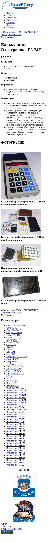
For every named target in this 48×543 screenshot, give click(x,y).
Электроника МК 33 (15, 426)
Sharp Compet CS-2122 (16, 357)
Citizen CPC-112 (13, 337)
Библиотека (11, 20)
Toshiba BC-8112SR (15, 373)
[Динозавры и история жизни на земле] (24, 522)
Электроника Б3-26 (15, 412)
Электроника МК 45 (15, 438)
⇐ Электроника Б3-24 (11, 32)
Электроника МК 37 (15, 431)
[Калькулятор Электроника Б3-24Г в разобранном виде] (21, 234)
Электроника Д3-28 (15, 421)
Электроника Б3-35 (15, 414)
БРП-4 (9, 378)
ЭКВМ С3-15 (12, 385)
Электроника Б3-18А (16, 397)
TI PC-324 (10, 364)
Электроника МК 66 (15, 455)
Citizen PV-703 (12, 342)
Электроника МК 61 (15, 453)
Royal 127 (10, 354)
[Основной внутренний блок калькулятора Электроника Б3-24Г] (21, 265)
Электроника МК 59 (15, 448)
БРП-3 (9, 376)
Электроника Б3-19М (16, 402)
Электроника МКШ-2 (16, 462)
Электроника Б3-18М (16, 400)
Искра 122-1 (11, 383)
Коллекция (11, 18)
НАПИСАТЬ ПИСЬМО (12, 529)
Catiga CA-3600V (14, 335)
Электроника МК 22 (15, 424)
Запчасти (10, 15)
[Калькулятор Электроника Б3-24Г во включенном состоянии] (21, 198)
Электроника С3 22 (15, 465)
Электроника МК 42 (15, 433)
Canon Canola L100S (15, 325)
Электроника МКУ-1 (15, 460)
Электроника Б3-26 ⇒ (11, 34)
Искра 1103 (11, 381)
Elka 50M (10, 352)
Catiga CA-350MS (14, 332)
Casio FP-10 (11, 328)
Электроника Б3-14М (16, 395)
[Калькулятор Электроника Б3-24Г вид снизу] (21, 297)
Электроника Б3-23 (15, 405)
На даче (9, 25)
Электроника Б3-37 (15, 419)
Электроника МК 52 (15, 443)
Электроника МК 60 (15, 450)
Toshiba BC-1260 (13, 369)
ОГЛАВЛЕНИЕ (30, 32)
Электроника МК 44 (15, 436)
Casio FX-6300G (13, 330)
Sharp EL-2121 (12, 359)
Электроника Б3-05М (16, 390)
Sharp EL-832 (12, 361)
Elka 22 (9, 347)
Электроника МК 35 (15, 429)
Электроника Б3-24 (15, 407)
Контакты (10, 22)
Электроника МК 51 (15, 441)
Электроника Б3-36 (15, 417)
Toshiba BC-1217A (14, 366)
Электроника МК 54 (15, 445)
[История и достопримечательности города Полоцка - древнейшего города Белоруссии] (24, 496)
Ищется (9, 13)
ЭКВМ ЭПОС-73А (15, 388)
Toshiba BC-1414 (13, 371)
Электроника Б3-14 (15, 393)
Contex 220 (11, 344)
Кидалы (10, 27)
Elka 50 (9, 349)
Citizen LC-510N (13, 340)
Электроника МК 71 (15, 457)
